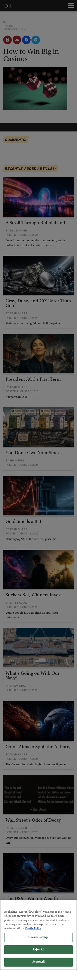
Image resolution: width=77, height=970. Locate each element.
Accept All (38, 962)
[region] (38, 935)
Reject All (38, 949)
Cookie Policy (33, 928)
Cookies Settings (38, 937)
